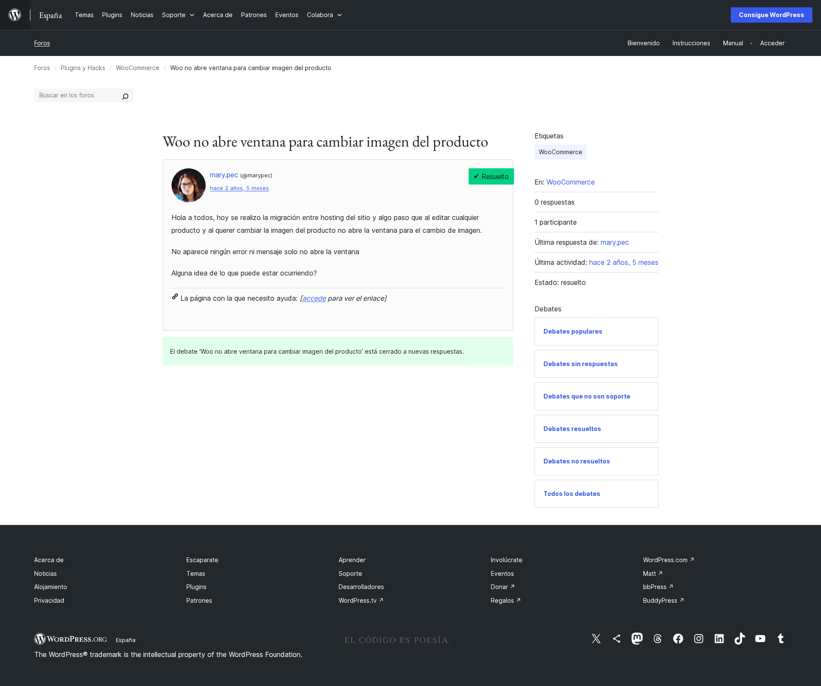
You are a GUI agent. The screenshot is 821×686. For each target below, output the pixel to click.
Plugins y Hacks (83, 67)
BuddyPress (664, 600)
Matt (653, 573)
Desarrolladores (361, 586)
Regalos (506, 600)
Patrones (199, 600)
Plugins (196, 586)
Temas (195, 573)
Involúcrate (507, 559)
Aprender (352, 559)
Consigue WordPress (771, 14)
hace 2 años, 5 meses (239, 188)
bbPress (658, 586)
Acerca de (49, 559)
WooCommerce (137, 67)
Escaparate (202, 559)
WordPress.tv (361, 600)
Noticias (45, 573)
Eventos (502, 573)
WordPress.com (669, 559)
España (126, 639)
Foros (42, 43)
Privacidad (49, 600)
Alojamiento (50, 586)
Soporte (350, 573)
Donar (503, 586)
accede (314, 298)
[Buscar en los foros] (125, 95)
